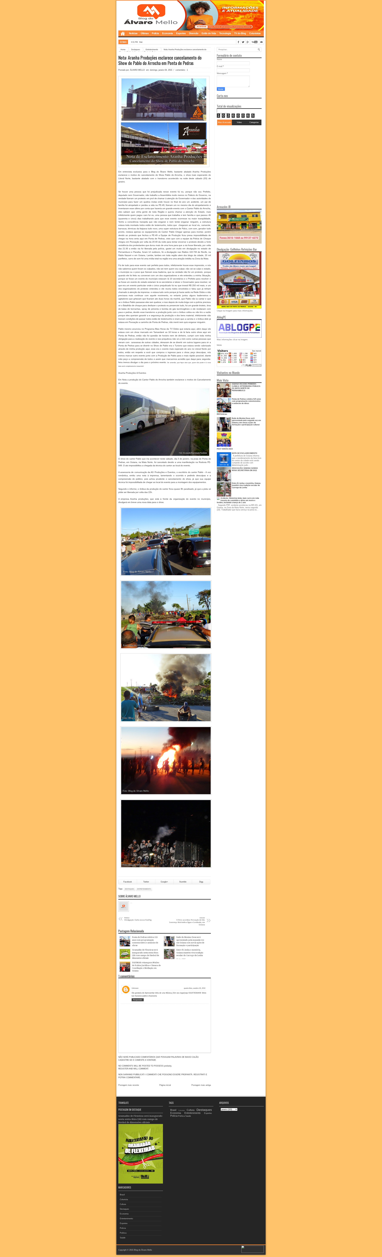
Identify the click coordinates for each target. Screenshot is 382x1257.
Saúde (122, 1238)
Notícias (133, 33)
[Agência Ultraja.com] (252, 1252)
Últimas (145, 33)
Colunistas (255, 33)
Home (122, 33)
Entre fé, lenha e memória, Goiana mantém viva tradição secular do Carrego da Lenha (246, 485)
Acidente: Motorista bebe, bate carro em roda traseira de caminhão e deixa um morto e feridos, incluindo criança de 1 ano (238, 500)
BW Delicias (222, 414)
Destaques (129, 889)
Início (219, 345)
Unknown (135, 988)
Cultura (123, 1204)
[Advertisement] (235, 145)
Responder (137, 1000)
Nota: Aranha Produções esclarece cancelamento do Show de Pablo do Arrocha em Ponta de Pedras (160, 60)
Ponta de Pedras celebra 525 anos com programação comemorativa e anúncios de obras (246, 401)
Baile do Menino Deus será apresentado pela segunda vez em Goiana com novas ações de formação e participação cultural (246, 421)
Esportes (181, 33)
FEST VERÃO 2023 (225, 449)
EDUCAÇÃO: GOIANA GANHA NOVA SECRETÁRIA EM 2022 (245, 469)
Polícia (155, 33)
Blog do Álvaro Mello (143, 1250)
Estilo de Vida (209, 33)
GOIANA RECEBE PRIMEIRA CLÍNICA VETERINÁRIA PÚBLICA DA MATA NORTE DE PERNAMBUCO (246, 387)
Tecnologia (225, 33)
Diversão (193, 33)
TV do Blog (240, 33)
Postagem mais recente (128, 1085)
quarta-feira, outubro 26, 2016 (194, 988)
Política (123, 1233)
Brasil (122, 1195)
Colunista (124, 1199)
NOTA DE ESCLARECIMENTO (244, 453)
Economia (167, 33)
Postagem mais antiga (201, 1085)
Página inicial (165, 1085)
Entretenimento (144, 889)
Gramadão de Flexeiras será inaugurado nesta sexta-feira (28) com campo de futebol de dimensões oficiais (140, 1119)
